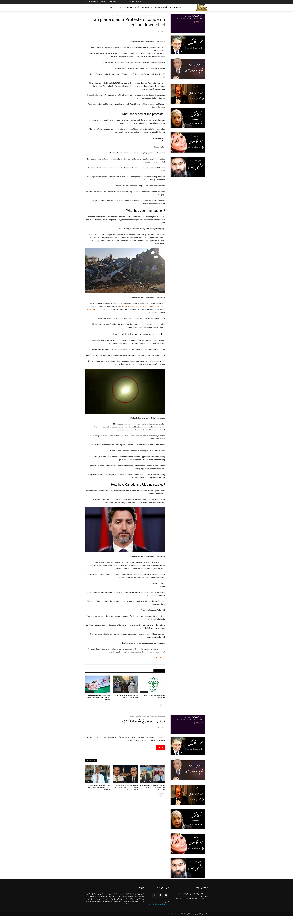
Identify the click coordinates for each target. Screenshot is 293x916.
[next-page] (162, 705)
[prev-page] (159, 705)
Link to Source (159, 658)
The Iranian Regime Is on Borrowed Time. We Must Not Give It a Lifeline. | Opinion (98, 697)
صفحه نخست (115, 15)
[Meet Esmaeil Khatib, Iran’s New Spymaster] (152, 684)
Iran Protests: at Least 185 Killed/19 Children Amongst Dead (126, 696)
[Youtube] (107, 1)
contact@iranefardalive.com (159, 904)
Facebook (92, 2)
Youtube (112, 2)
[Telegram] (97, 1)
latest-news (124, 15)
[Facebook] (86, 1)
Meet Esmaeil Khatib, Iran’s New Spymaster (154, 696)
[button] (88, 7)
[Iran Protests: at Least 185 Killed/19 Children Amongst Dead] (125, 684)
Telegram (103, 2)
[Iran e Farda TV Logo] (202, 7)
